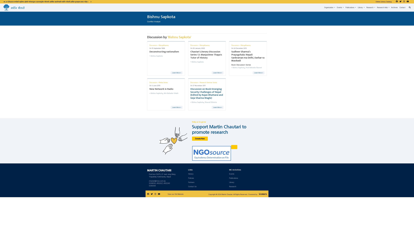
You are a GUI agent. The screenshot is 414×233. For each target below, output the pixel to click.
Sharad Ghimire (211, 102)
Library (231, 182)
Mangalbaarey (164, 45)
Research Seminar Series (208, 82)
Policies (191, 178)
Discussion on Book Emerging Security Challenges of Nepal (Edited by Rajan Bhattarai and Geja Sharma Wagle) (206, 93)
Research (232, 187)
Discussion (153, 45)
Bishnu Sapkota (157, 55)
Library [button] (360, 7)
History (191, 174)
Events (231, 174)
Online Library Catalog (384, 2)
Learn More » (176, 73)
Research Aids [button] (382, 7)
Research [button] (370, 7)
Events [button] (339, 7)
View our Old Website (175, 194)
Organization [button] (329, 7)
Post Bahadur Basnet (254, 67)
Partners (191, 182)
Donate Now (200, 139)
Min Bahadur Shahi (171, 93)
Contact (402, 7)
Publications (233, 178)
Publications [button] (350, 7)
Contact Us (192, 187)
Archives (394, 7)
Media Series (163, 82)
